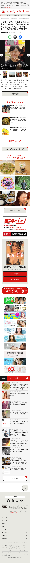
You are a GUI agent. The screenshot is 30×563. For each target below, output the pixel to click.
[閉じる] (28, 5)
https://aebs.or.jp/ (13, 512)
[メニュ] (27, 12)
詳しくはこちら (9, 7)
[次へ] (28, 55)
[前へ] (1, 55)
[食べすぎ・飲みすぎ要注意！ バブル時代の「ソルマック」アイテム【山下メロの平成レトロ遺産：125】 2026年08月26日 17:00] (7, 183)
